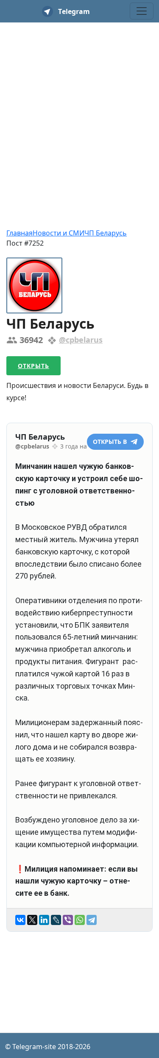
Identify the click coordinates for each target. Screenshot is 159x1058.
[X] (32, 920)
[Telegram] (91, 920)
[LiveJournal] (56, 920)
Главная (19, 233)
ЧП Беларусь (105, 233)
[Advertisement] (79, 110)
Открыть (33, 366)
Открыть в (110, 442)
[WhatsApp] (80, 920)
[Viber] (68, 920)
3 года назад (78, 446)
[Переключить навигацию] (141, 11)
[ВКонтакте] (20, 920)
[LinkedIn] (44, 920)
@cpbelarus (81, 340)
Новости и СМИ (58, 233)
